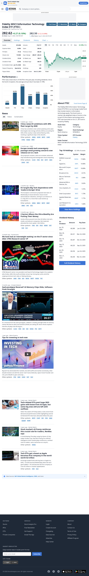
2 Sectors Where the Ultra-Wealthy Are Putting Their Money (37, 215)
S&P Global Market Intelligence (24, 476)
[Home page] (10, 9)
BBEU (38, 203)
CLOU (33, 160)
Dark (15, 562)
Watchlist (63, 24)
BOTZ (43, 137)
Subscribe (37, 554)
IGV (42, 160)
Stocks (5, 524)
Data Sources (50, 535)
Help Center (50, 542)
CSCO (76, 189)
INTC (76, 194)
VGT (27, 162)
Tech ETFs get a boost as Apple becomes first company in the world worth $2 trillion (36, 455)
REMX (46, 225)
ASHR (38, 137)
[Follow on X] (53, 571)
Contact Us (71, 528)
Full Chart (52, 24)
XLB (23, 228)
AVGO (76, 173)
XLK (32, 377)
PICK (41, 225)
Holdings (17, 40)
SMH (50, 160)
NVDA (76, 159)
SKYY (46, 160)
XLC (26, 228)
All (4, 117)
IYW (15, 377)
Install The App (29, 535)
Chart (44, 40)
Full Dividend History (72, 263)
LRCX (76, 204)
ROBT (28, 421)
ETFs (4, 531)
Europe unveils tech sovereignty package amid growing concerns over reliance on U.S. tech (37, 150)
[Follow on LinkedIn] (58, 571)
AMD (76, 183)
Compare (83, 24)
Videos (9, 117)
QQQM (24, 421)
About (69, 524)
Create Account (51, 528)
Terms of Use (71, 531)
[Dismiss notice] (2, 3)
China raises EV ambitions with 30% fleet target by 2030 (36, 125)
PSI (41, 278)
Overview (7, 40)
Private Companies (9, 535)
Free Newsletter (29, 528)
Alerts (74, 24)
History (36, 40)
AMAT (76, 198)
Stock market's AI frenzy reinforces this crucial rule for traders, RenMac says (36, 431)
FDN (38, 160)
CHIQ (23, 140)
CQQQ (28, 140)
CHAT (38, 418)
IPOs (4, 528)
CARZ (48, 137)
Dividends (26, 40)
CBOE (35, 476)
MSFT (76, 168)
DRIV (33, 140)
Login (48, 524)
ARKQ (33, 137)
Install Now (83, 3)
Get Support (28, 531)
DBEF (48, 203)
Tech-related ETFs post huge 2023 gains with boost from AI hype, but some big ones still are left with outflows (36, 405)
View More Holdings (72, 209)
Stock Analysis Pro (30, 524)
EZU (31, 205)
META (27, 278)
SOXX (23, 162)
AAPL (76, 164)
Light (7, 562)
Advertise (49, 538)
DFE (28, 205)
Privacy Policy (71, 535)
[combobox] (44, 9)
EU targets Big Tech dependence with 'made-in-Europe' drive (37, 189)
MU (77, 178)
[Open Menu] (2, 9)
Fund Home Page (80, 103)
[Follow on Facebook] (48, 571)
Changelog (49, 531)
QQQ (50, 418)
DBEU (23, 205)
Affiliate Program (73, 538)
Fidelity (75, 137)
